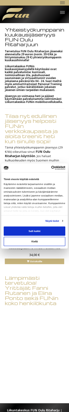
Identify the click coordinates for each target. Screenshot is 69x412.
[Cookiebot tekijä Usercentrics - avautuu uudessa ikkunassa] (51, 168)
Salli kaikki (34, 231)
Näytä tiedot (52, 221)
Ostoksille (35, 261)
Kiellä (34, 241)
